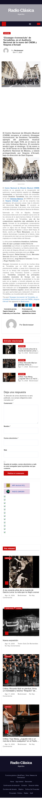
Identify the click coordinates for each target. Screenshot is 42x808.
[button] (34, 24)
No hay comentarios (12, 646)
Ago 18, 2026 (23, 353)
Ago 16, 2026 (23, 381)
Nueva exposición (10, 640)
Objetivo (20, 789)
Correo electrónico (11, 438)
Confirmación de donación (11, 785)
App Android (19, 781)
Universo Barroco (16, 199)
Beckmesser (18, 50)
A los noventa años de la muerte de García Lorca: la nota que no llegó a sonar (28, 351)
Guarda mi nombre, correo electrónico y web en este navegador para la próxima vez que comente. (20, 466)
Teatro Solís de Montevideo (27, 643)
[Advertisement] (21, 110)
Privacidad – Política (15, 793)
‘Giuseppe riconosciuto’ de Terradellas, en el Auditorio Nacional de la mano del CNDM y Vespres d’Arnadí (21, 299)
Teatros (18, 608)
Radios (26, 793)
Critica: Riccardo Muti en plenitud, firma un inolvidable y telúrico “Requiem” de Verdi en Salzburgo (20, 690)
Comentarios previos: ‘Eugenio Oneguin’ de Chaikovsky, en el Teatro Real (11, 311)
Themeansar (21, 777)
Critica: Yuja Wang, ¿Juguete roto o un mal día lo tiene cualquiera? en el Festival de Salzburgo (20, 740)
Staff (31, 793)
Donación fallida (34, 785)
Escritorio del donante (10, 789)
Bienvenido (28, 781)
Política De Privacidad (32, 789)
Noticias (6, 33)
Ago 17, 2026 (23, 367)
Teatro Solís (9, 608)
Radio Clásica (21, 10)
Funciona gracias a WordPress (15, 775)
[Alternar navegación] (30, 23)
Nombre (7, 426)
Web (5, 450)
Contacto (24, 785)
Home (12, 781)
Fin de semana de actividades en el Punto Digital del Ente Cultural (29, 311)
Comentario (8, 403)
